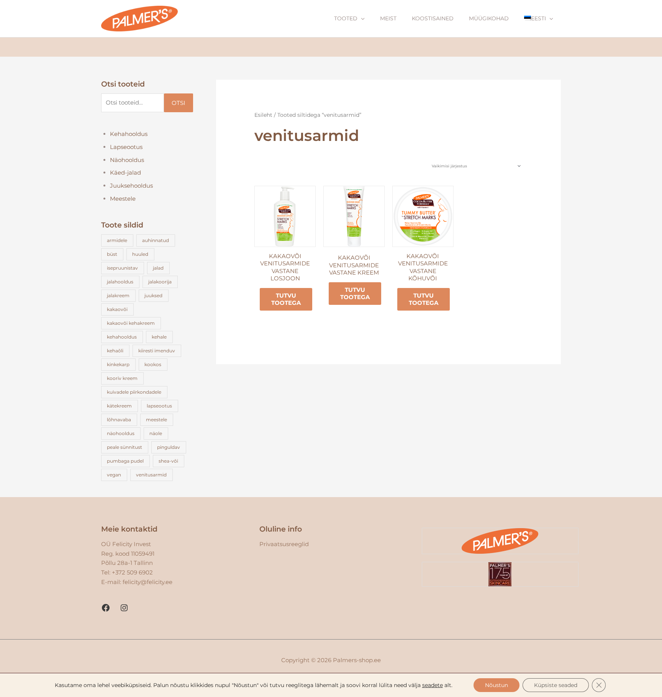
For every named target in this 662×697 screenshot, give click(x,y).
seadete (432, 685)
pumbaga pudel (125, 461)
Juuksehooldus (131, 185)
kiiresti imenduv (156, 350)
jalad (158, 268)
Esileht (263, 115)
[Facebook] (105, 607)
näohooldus (120, 433)
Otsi (178, 102)
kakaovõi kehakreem (131, 323)
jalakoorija (160, 282)
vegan (114, 475)
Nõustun (496, 685)
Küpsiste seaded (555, 685)
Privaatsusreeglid (284, 544)
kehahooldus (122, 337)
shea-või (168, 461)
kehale (159, 337)
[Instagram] (124, 607)
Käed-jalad (125, 172)
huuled (140, 254)
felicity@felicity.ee (147, 582)
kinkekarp (118, 364)
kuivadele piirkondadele (134, 392)
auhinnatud (155, 240)
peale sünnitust (124, 447)
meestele (156, 419)
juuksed (153, 295)
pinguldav (168, 447)
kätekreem (119, 406)
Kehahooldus (128, 133)
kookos (152, 364)
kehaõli (115, 350)
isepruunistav (122, 268)
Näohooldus (127, 160)
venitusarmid (151, 475)
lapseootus (159, 406)
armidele (117, 240)
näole (155, 433)
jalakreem (118, 295)
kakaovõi (117, 309)
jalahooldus (120, 282)
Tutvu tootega (286, 299)
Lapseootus (126, 147)
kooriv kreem (122, 378)
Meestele (123, 198)
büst (112, 254)
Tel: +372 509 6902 (127, 572)
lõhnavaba (119, 419)
